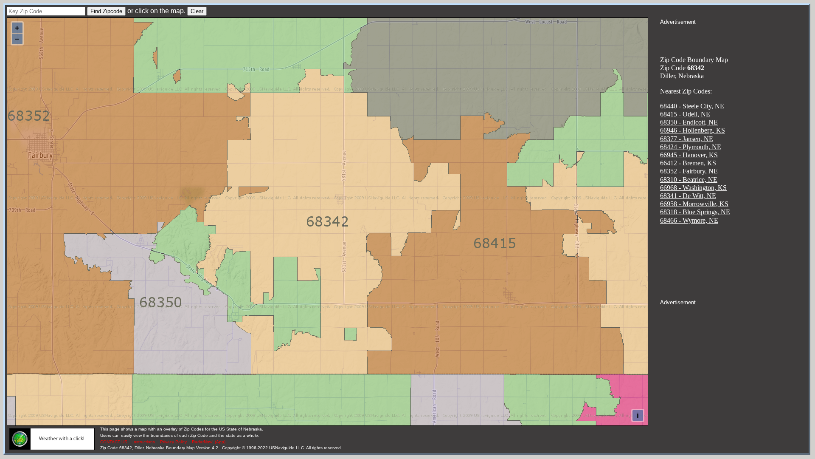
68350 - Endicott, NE (689, 122)
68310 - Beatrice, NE (688, 179)
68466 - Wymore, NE (689, 220)
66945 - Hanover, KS (689, 155)
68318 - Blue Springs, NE (695, 211)
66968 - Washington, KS (693, 187)
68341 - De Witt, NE (688, 195)
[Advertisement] (734, 36)
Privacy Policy (173, 441)
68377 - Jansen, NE (686, 138)
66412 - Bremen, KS (688, 163)
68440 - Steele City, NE (692, 106)
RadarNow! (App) (208, 441)
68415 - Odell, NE (685, 114)
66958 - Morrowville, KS (694, 203)
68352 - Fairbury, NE (689, 171)
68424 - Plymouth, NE (690, 146)
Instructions (143, 441)
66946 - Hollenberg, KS (692, 130)
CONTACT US (113, 441)
